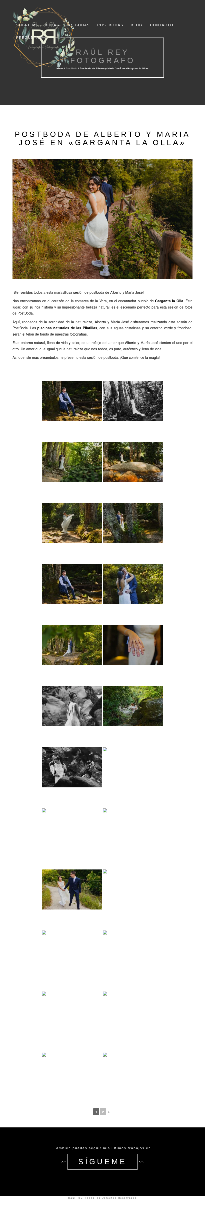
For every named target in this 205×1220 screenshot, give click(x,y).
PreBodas (78, 25)
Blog (136, 25)
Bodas (52, 25)
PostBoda (72, 68)
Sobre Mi (26, 25)
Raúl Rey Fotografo (102, 56)
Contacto (162, 25)
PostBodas (110, 25)
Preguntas (29, 38)
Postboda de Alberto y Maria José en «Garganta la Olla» (102, 138)
